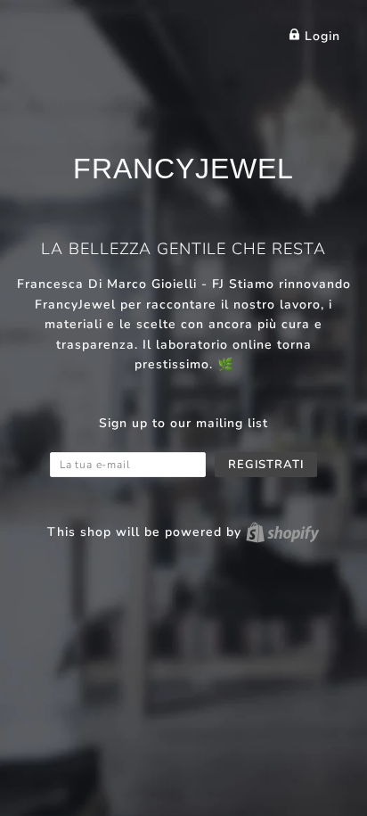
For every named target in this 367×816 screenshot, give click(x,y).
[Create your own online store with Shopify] (282, 531)
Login (320, 36)
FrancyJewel (183, 168)
